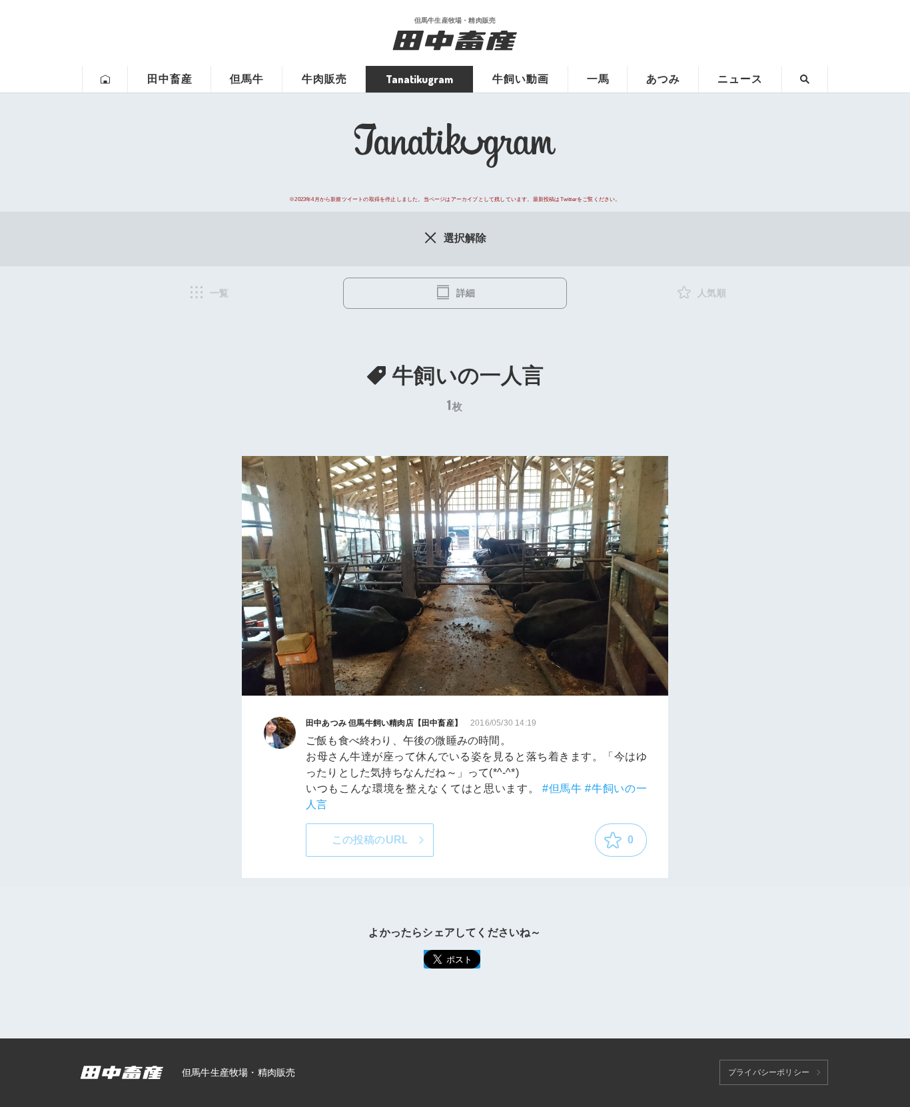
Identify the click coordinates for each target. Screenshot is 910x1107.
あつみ (663, 79)
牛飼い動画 (520, 79)
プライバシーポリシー (768, 1072)
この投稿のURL (370, 839)
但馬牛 (247, 79)
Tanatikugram (419, 79)
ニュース (740, 79)
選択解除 (465, 238)
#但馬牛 (562, 788)
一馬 (598, 79)
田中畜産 (170, 79)
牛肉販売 (324, 79)
